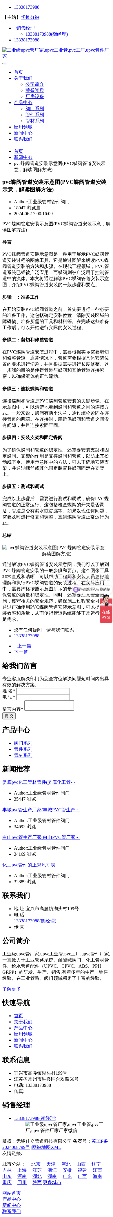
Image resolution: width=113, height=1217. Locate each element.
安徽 (67, 1170)
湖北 (37, 1176)
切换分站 (30, 17)
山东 (7, 1176)
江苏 (37, 1170)
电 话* (8, 696)
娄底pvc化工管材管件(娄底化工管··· (38, 782)
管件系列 (34, 114)
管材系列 (34, 120)
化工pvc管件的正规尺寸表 (28, 864)
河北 (66, 1164)
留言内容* (12, 709)
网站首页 (11, 1193)
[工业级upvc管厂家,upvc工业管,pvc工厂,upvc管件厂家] (56, 56)
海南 (97, 1176)
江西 (97, 1170)
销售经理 (25, 28)
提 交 (9, 716)
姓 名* (8, 690)
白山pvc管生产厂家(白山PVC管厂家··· (41, 837)
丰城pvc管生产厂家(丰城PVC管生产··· (41, 809)
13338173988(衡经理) (46, 34)
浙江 (52, 1170)
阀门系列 (34, 108)
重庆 (7, 1182)
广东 (67, 1176)
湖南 (52, 1176)
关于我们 (23, 78)
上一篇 (22, 645)
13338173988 (26, 7)
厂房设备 (34, 96)
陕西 (37, 1182)
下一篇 (22, 652)
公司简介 (34, 84)
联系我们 (23, 139)
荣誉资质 (34, 90)
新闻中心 (23, 132)
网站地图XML (46, 1147)
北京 (36, 1164)
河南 (22, 1176)
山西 (81, 1164)
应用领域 (23, 126)
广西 (82, 1176)
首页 (18, 72)
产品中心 (23, 102)
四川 (22, 1182)
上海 (22, 1170)
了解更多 (11, 988)
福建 (82, 1170)
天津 (51, 1164)
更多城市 (52, 1182)
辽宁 (96, 1164)
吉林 (7, 1170)
